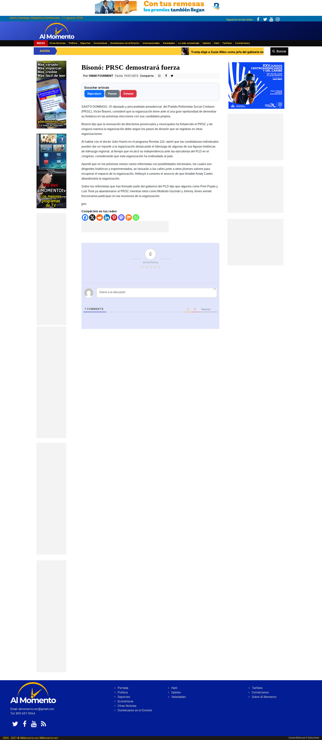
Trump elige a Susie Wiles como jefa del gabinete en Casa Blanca (193, 52)
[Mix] (128, 217)
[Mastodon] (121, 217)
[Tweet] (170, 76)
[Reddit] (99, 217)
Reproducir (94, 93)
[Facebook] (85, 217)
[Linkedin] (107, 217)
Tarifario (227, 43)
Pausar (112, 93)
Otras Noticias (57, 43)
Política (73, 43)
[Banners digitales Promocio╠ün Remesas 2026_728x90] (161, 6)
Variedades (169, 43)
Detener (129, 93)
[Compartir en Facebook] (164, 76)
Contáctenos (242, 43)
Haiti (174, 688)
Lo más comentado (188, 43)
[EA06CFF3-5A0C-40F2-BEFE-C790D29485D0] (51, 170)
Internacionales (151, 43)
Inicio (41, 43)
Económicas (100, 43)
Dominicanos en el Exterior (124, 43)
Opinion (176, 692)
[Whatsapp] (136, 217)
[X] (92, 217)
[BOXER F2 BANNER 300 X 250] (256, 85)
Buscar (281, 51)
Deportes (85, 43)
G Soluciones (312, 737)
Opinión (207, 43)
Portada (123, 688)
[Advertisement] (51, 269)
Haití (216, 43)
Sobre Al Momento (264, 697)
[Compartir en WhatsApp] (158, 76)
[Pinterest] (114, 217)
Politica (123, 692)
